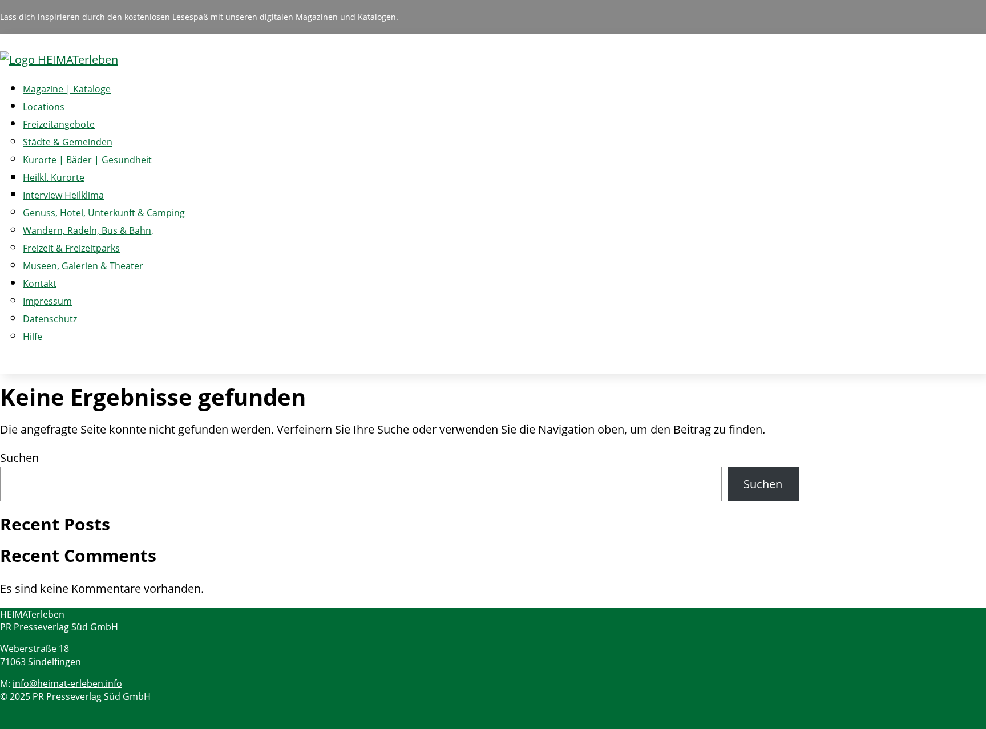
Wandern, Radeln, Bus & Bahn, (88, 230)
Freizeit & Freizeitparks (71, 248)
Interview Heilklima (63, 195)
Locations (43, 106)
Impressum (47, 301)
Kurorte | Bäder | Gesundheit (87, 159)
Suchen (19, 457)
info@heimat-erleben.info (67, 683)
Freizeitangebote (59, 124)
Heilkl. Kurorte (53, 177)
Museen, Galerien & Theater (83, 266)
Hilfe (32, 336)
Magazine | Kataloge (67, 89)
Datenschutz (50, 319)
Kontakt (39, 283)
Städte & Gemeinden (67, 142)
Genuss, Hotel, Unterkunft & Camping (104, 212)
